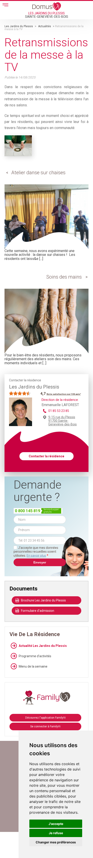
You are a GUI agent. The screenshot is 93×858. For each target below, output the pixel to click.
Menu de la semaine (33, 666)
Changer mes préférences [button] (56, 842)
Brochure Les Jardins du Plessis (43, 600)
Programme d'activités (35, 656)
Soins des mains (64, 277)
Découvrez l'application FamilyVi (45, 717)
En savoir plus (36, 555)
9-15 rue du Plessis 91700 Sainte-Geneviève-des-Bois (62, 420)
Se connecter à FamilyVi (45, 726)
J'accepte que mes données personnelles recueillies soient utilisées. (36, 551)
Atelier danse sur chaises (38, 172)
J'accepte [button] (56, 824)
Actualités (44, 26)
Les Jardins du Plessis (19, 26)
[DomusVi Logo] (46, 6)
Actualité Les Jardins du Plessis (43, 646)
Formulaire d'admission (37, 610)
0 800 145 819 (27, 510)
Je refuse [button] (56, 833)
